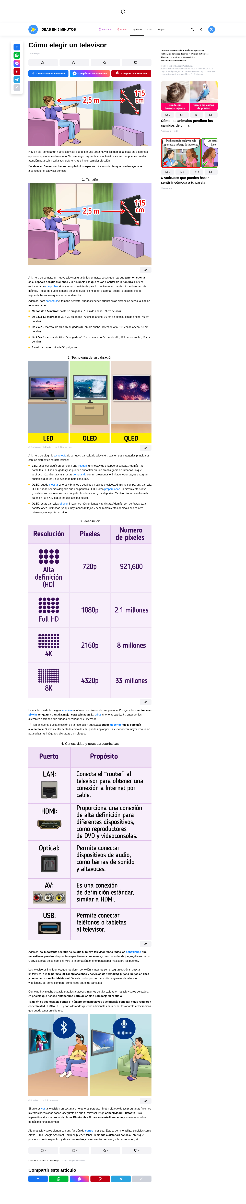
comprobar (52, 286)
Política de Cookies (199, 54)
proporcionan (112, 489)
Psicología (166, 188)
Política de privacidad (194, 50)
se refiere (67, 710)
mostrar (54, 484)
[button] (167, 115)
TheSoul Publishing (183, 66)
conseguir (52, 301)
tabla (98, 714)
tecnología (60, 455)
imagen (83, 465)
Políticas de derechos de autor (174, 54)
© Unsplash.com (36, 1100)
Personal (106, 29)
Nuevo (123, 29)
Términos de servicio (170, 57)
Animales (166, 131)
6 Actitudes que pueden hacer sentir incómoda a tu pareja (185, 180)
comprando (80, 474)
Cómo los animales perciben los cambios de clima (187, 123)
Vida (175, 131)
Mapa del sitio (189, 57)
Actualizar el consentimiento (173, 61)
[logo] (52, 29)
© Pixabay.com (35, 447)
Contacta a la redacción (171, 50)
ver (43, 1108)
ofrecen (64, 503)
